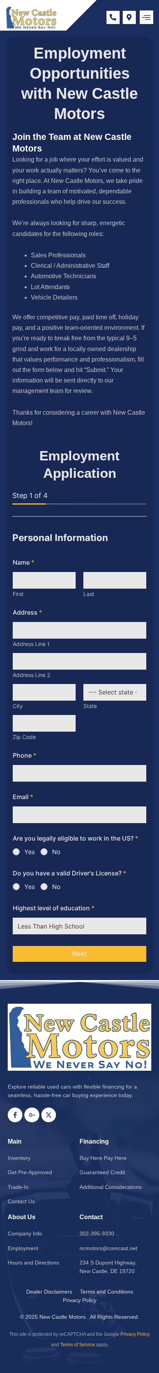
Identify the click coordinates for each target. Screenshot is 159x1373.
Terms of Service (77, 1344)
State (90, 706)
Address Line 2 (31, 675)
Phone (24, 755)
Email (23, 797)
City (18, 706)
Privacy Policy (135, 1334)
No (56, 852)
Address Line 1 (31, 644)
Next (79, 954)
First (18, 594)
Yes (29, 852)
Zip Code (24, 737)
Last (88, 594)
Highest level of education (54, 908)
